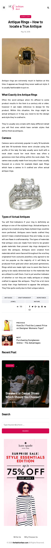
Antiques (8, 297)
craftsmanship (24, 297)
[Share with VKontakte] (45, 306)
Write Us (17, 537)
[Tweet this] (32, 306)
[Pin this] (41, 306)
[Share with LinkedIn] (38, 306)
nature (37, 301)
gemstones (41, 297)
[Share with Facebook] (29, 306)
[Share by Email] (29, 309)
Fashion (10, 365)
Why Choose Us (31, 537)
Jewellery (25, 16)
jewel (13, 301)
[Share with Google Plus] (35, 306)
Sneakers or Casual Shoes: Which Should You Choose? (23, 395)
